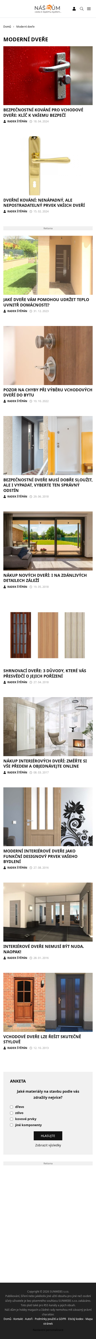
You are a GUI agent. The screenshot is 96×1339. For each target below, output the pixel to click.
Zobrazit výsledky (48, 1145)
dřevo (19, 1107)
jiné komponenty (28, 1125)
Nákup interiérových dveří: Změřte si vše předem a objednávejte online (45, 763)
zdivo (19, 1113)
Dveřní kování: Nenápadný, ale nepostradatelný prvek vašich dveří (44, 202)
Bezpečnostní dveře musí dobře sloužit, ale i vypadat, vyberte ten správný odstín (48, 485)
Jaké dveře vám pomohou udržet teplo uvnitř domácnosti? (46, 302)
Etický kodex (75, 1319)
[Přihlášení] (74, 9)
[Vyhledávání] (82, 9)
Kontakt (18, 1319)
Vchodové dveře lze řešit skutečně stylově (42, 1039)
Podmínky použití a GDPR (50, 1319)
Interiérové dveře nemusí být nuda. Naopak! (43, 949)
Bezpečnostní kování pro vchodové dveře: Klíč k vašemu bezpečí (43, 112)
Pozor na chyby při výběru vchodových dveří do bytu (47, 392)
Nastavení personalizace (48, 1330)
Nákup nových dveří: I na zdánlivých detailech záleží (45, 578)
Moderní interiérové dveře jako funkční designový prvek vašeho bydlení (40, 856)
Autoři (29, 1319)
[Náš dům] (48, 8)
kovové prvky (25, 1119)
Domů (7, 1319)
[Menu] (89, 9)
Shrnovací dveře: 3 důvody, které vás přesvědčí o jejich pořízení (44, 673)
